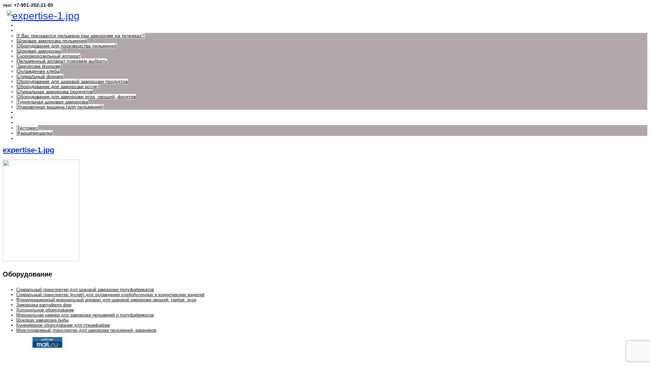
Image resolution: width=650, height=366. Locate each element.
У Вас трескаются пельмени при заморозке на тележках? (81, 35)
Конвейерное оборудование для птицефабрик (63, 325)
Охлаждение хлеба (38, 71)
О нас (22, 25)
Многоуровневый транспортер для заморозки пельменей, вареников (86, 330)
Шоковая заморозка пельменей (52, 40)
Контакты (26, 138)
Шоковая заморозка (39, 51)
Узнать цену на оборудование (49, 112)
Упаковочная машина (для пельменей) (60, 106)
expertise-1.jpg (28, 150)
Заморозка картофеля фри (43, 304)
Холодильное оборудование (45, 309)
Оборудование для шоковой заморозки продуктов (72, 81)
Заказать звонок (33, 117)
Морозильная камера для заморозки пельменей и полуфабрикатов (85, 315)
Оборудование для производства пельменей (67, 45)
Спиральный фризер (40, 76)
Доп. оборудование (37, 122)
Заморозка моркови (39, 66)
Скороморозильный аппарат (48, 56)
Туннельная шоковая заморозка (52, 101)
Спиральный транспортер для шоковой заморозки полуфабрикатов (85, 289)
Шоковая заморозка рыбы (42, 320)
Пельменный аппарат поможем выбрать (62, 61)
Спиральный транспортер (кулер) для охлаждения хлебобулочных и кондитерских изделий (110, 294)
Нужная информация (40, 30)
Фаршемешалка (34, 133)
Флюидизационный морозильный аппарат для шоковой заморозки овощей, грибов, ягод (106, 299)
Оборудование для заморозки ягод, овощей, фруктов (76, 96)
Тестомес (27, 127)
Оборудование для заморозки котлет (58, 86)
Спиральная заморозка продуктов (54, 91)
